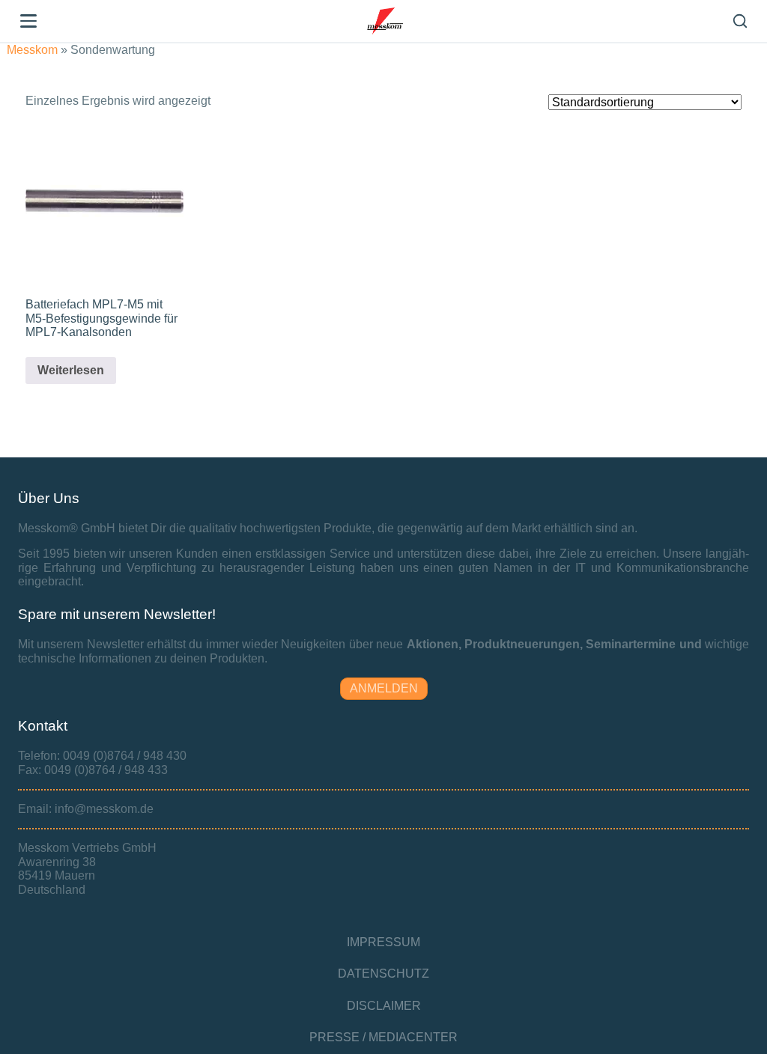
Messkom (32, 49)
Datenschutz (383, 973)
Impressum (383, 942)
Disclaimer (384, 1005)
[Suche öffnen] (740, 21)
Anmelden (384, 688)
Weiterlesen (70, 370)
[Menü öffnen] (28, 20)
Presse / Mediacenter (383, 1037)
